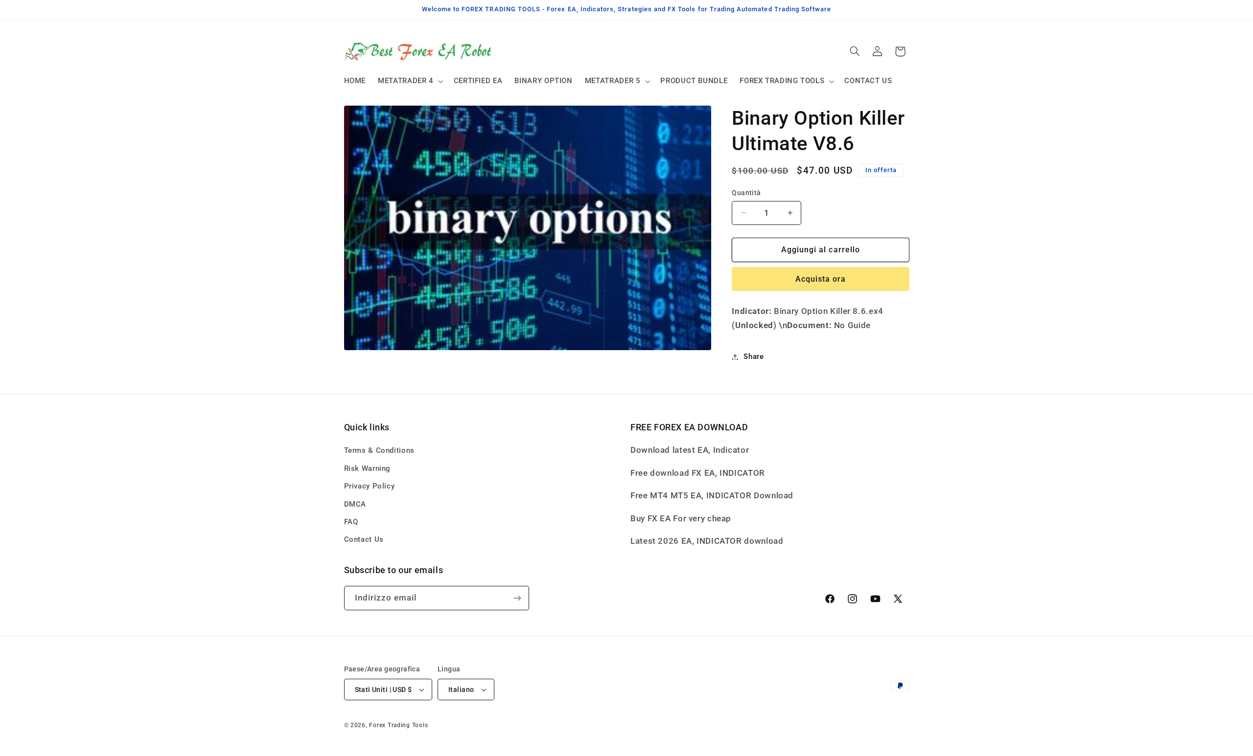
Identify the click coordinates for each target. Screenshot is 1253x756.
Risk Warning (367, 468)
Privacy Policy (369, 486)
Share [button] (753, 356)
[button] (410, 81)
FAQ (351, 521)
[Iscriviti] (517, 598)
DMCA (355, 504)
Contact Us (364, 539)
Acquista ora (820, 279)
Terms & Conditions (379, 450)
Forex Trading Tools (398, 725)
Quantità (746, 193)
